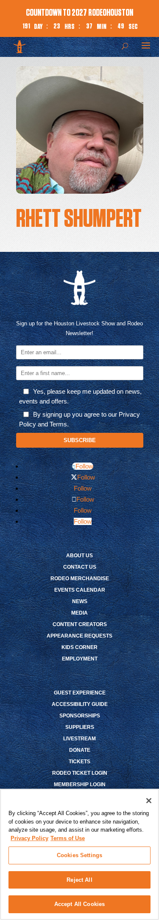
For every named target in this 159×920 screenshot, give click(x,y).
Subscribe (80, 440)
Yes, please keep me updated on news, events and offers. (80, 396)
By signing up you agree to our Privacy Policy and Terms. (79, 419)
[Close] (148, 800)
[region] (79, 854)
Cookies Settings (79, 855)
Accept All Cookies (79, 904)
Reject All (79, 880)
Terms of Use (67, 838)
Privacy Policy (29, 838)
